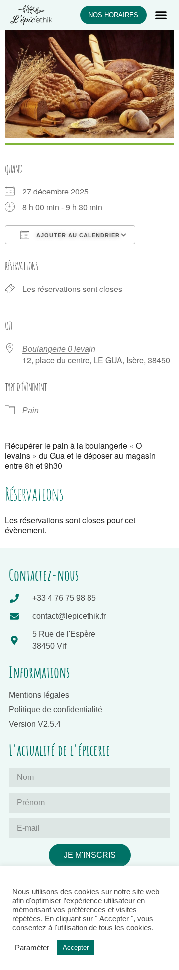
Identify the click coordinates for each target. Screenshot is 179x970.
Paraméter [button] (32, 948)
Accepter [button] (76, 947)
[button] (161, 14)
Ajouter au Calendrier (77, 235)
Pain (30, 410)
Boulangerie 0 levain (58, 349)
